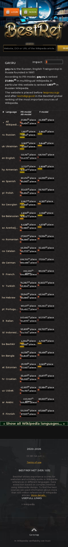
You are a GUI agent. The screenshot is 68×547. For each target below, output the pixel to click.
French (10, 274)
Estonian (11, 367)
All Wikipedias (12, 123)
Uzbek (10, 390)
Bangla (10, 355)
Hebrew (10, 297)
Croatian (11, 379)
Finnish (10, 413)
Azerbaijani (12, 227)
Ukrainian (11, 146)
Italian (9, 320)
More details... (38, 495)
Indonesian (13, 332)
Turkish (10, 285)
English (10, 158)
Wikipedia (28, 504)
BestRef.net (28, 470)
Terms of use (34, 462)
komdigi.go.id (26, 96)
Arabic (10, 402)
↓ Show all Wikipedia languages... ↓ (34, 424)
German (11, 262)
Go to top (34, 535)
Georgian (11, 204)
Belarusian (12, 216)
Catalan (10, 251)
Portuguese (13, 309)
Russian (10, 134)
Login (14, 12)
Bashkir (10, 344)
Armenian (12, 169)
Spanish (11, 181)
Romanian (12, 239)
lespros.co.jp (51, 92)
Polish (9, 192)
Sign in (32, 12)
